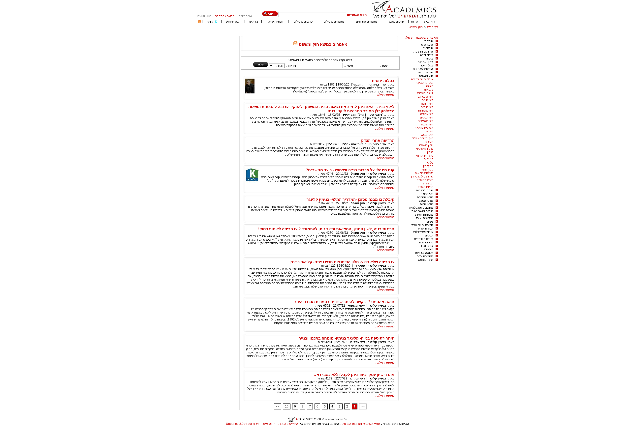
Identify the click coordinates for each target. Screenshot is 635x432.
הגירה (429, 131)
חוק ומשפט (416, 27)
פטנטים (428, 159)
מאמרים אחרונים (366, 21)
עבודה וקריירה (424, 228)
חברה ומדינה (425, 72)
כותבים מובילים (303, 21)
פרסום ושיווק (425, 242)
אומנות (428, 41)
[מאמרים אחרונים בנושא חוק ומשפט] (295, 44)
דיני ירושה (427, 103)
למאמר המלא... (384, 95)
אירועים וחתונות (423, 51)
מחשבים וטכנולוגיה (421, 207)
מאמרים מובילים (334, 21)
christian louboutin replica (19, 430)
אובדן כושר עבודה (422, 79)
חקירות (429, 142)
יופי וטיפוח (426, 194)
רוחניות (428, 249)
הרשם (230, 16)
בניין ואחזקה (425, 62)
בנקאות (428, 89)
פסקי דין (428, 166)
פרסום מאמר (396, 21)
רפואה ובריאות (424, 253)
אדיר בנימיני (377, 84)
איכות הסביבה (424, 83)
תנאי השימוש (371, 424)
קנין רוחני (427, 169)
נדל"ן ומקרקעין (424, 148)
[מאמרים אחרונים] (199, 22)
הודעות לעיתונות (423, 69)
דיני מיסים (427, 107)
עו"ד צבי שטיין (376, 114)
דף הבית (429, 21)
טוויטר (210, 22)
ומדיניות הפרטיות (351, 424)
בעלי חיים (427, 65)
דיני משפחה (425, 110)
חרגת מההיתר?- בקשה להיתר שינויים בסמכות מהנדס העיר (344, 302)
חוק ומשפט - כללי (422, 138)
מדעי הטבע (426, 200)
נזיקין (430, 152)
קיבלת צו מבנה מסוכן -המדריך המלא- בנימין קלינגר (350, 199)
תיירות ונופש (425, 259)
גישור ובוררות (425, 93)
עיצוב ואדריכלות (423, 232)
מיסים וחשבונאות (422, 211)
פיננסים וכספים (423, 239)
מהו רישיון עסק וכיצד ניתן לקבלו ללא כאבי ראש (354, 375)
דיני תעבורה (425, 124)
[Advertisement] (347, 34)
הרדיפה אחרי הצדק (377, 140)
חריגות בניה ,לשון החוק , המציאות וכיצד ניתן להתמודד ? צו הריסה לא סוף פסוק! (326, 229)
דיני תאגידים (425, 121)
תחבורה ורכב (425, 256)
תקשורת (428, 183)
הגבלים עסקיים (423, 128)
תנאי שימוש (233, 21)
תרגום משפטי (425, 187)
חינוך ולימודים (424, 190)
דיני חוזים (427, 100)
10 (286, 406)
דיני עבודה (426, 114)
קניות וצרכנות (424, 246)
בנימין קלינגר (377, 173)
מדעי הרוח (426, 204)
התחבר (219, 16)
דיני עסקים (426, 117)
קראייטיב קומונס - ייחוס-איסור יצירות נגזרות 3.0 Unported (262, 424)
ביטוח (429, 58)
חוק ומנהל (427, 135)
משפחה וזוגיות (424, 214)
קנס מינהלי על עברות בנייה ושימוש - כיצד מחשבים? (350, 170)
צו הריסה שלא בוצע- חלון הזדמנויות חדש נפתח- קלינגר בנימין (341, 262)
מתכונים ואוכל (424, 218)
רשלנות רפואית (424, 173)
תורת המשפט (424, 180)
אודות (414, 21)
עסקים (429, 235)
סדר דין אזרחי (424, 155)
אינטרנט (427, 48)
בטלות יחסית (383, 81)
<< (277, 406)
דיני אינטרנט (425, 96)
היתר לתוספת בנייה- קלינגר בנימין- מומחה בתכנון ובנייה (346, 338)
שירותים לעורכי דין (422, 176)
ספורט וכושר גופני (422, 225)
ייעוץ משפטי (425, 145)
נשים (430, 221)
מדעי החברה (425, 197)
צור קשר (253, 21)
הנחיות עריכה (274, 21)
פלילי (430, 162)
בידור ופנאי (426, 55)
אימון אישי (426, 44)
